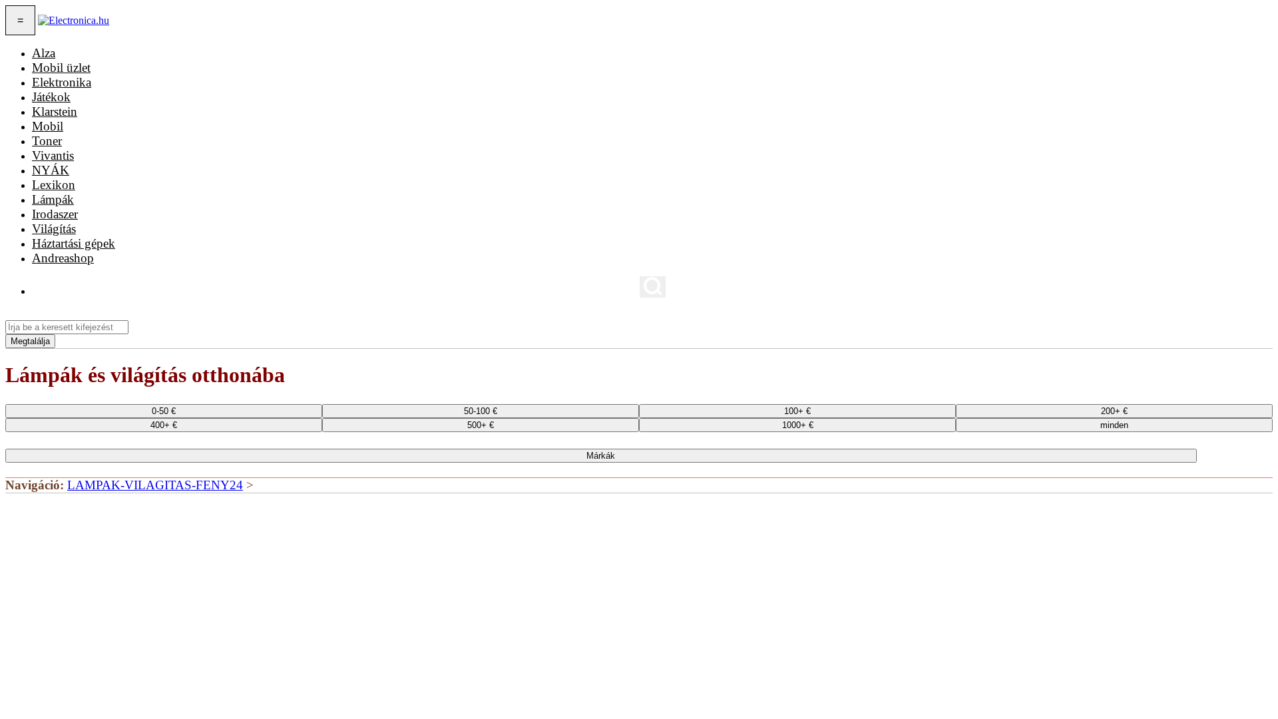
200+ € (1114, 411)
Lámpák (53, 199)
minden (1114, 425)
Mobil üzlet (61, 68)
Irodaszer (55, 214)
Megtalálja (30, 341)
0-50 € (164, 411)
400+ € (163, 425)
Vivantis (53, 155)
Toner (47, 141)
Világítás (54, 229)
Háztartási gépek (73, 243)
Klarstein (54, 112)
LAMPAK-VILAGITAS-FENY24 (155, 485)
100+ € (797, 411)
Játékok (51, 97)
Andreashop (63, 258)
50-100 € (480, 411)
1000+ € (797, 425)
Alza (43, 53)
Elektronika (61, 82)
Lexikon (53, 185)
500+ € (480, 425)
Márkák (600, 456)
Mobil (47, 126)
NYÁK (50, 170)
